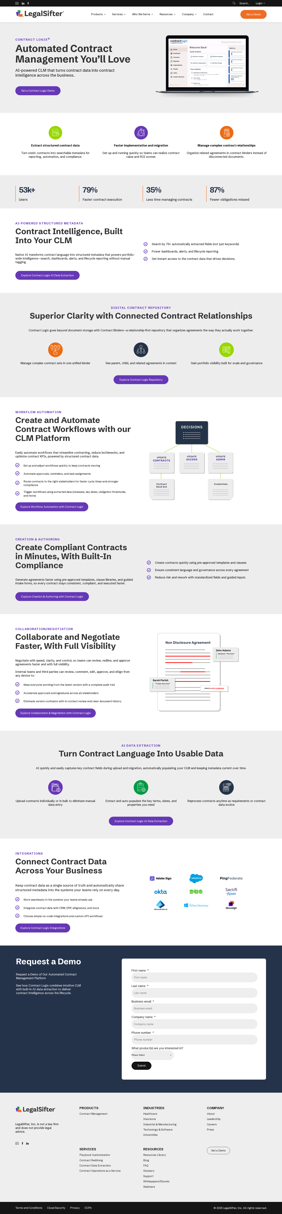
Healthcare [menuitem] (150, 1113)
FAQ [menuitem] (146, 1165)
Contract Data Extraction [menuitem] (95, 1165)
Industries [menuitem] (153, 1108)
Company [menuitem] (215, 1108)
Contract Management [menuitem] (93, 1113)
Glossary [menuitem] (148, 1170)
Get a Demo (253, 14)
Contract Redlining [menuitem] (91, 1160)
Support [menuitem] (148, 1176)
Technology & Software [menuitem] (157, 1129)
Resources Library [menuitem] (154, 1155)
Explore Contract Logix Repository (141, 379)
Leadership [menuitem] (213, 1119)
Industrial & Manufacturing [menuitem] (159, 1124)
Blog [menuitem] (146, 1160)
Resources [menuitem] (153, 1149)
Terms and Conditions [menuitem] (28, 1207)
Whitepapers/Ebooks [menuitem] (156, 1181)
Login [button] (259, 3)
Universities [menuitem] (150, 1134)
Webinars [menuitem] (149, 1186)
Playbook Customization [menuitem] (94, 1155)
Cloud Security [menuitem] (56, 1207)
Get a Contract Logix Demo (38, 90)
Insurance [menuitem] (149, 1119)
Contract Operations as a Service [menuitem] (100, 1170)
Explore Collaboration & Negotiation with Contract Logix (55, 713)
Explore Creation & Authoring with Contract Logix (52, 596)
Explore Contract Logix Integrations (42, 928)
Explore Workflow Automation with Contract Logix (51, 506)
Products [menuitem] (88, 1108)
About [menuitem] (211, 1113)
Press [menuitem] (210, 1129)
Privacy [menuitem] (75, 1207)
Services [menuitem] (87, 1149)
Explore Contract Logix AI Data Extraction (47, 275)
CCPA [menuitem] (88, 1207)
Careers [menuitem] (212, 1124)
